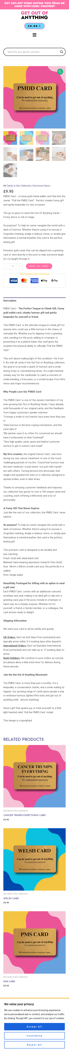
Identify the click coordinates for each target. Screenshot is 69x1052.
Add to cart (39, 266)
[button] (60, 72)
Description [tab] (9, 300)
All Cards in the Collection (17, 185)
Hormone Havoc (41, 185)
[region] (34, 1025)
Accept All (34, 1026)
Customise (35, 1035)
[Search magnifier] (61, 51)
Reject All (34, 1044)
